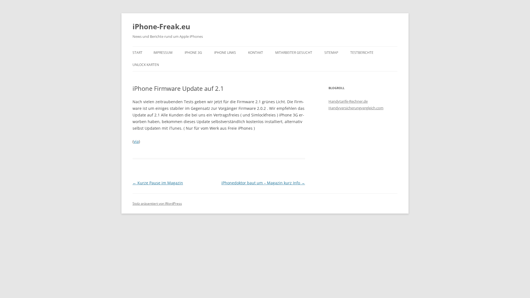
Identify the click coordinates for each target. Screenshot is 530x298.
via (136, 141)
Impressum (163, 52)
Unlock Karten (145, 64)
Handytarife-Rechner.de (348, 101)
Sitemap (331, 52)
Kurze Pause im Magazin (157, 182)
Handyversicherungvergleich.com (355, 107)
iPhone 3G (193, 52)
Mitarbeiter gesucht (293, 52)
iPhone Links (225, 52)
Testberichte (361, 52)
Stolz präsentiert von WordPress (157, 203)
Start (137, 52)
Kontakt (255, 52)
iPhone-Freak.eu (161, 26)
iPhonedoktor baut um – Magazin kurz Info (263, 182)
